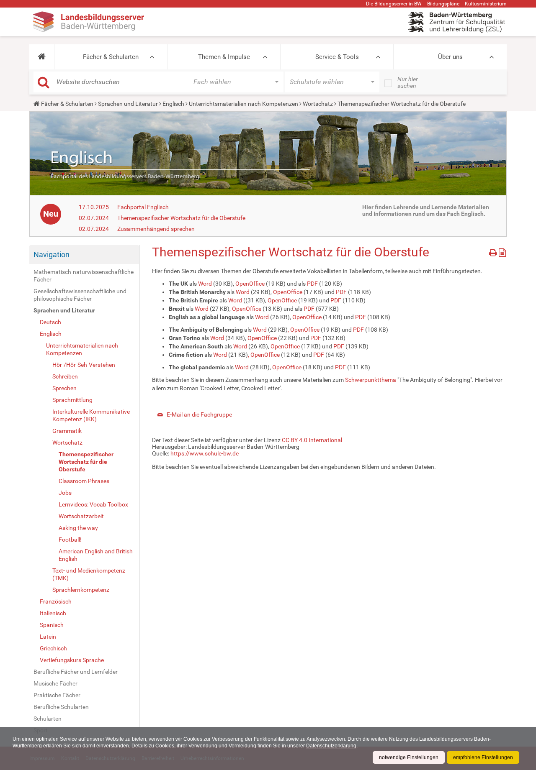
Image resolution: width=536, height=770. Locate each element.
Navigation (52, 254)
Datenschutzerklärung (331, 746)
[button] (42, 57)
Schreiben (65, 376)
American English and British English (96, 555)
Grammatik (67, 430)
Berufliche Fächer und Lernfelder (76, 671)
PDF (312, 283)
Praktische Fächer (57, 695)
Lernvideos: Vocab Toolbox (93, 504)
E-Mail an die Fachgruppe (199, 414)
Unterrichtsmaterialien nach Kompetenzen (243, 103)
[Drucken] (494, 251)
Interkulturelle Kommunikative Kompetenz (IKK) (91, 415)
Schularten (48, 718)
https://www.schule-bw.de (204, 453)
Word (205, 283)
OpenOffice (250, 283)
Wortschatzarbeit (81, 516)
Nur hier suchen (407, 82)
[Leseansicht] (502, 251)
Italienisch (53, 613)
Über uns (450, 57)
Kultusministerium (486, 4)
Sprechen (64, 388)
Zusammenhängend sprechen (156, 228)
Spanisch (52, 625)
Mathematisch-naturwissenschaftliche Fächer (84, 276)
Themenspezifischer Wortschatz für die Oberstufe (181, 218)
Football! (70, 539)
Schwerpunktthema (370, 379)
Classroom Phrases (84, 481)
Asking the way (78, 527)
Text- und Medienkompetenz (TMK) (88, 574)
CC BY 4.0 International (312, 440)
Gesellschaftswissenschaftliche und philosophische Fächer (80, 295)
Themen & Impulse (224, 57)
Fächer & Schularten (111, 57)
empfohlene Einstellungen (483, 757)
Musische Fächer (55, 683)
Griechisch (53, 648)
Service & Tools (337, 57)
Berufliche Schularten (61, 706)
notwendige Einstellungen (408, 757)
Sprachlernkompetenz (80, 589)
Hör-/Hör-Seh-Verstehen (83, 364)
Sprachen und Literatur (128, 103)
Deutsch (50, 322)
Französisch (56, 601)
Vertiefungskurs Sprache (72, 660)
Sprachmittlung (72, 400)
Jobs (65, 492)
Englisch (173, 103)
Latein (48, 636)
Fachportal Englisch (143, 207)
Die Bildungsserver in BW (394, 4)
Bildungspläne (443, 4)
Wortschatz (318, 103)
